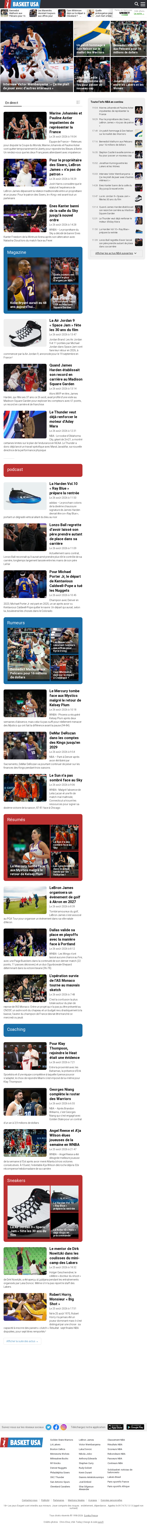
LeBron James (86, 1439)
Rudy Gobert (85, 1468)
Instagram (64, 1427)
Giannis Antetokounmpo (91, 1477)
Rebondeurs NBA (116, 1454)
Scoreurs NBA (115, 1449)
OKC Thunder (57, 1477)
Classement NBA (116, 1439)
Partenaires (58, 1500)
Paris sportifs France (118, 1481)
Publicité (45, 1500)
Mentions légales (76, 1500)
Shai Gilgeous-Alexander (86, 1488)
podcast (15, 469)
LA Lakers (55, 1444)
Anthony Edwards (88, 1458)
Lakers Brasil (114, 1477)
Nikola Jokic (85, 1454)
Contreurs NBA (115, 1463)
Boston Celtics (57, 1449)
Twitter (49, 1427)
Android (135, 1427)
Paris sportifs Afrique (118, 1486)
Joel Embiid (85, 1482)
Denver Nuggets (58, 1468)
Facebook (56, 1427)
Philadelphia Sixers (60, 1472)
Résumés (16, 819)
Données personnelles (111, 1500)
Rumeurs (16, 622)
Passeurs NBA (115, 1458)
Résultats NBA (115, 1444)
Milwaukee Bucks (59, 1458)
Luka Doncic (85, 1449)
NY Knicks (55, 1463)
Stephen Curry (86, 1463)
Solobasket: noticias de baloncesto (120, 1471)
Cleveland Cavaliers (60, 1486)
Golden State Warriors (61, 1439)
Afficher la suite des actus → (22, 1341)
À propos (92, 1500)
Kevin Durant (85, 1472)
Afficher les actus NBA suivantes (114, 253)
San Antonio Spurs (60, 1482)
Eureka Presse (91, 1515)
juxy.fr (101, 1522)
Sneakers (16, 1180)
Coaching (16, 1029)
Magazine (16, 252)
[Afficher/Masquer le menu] (143, 4)
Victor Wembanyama (89, 1444)
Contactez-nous (29, 1500)
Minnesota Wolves (59, 1454)
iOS (116, 1427)
